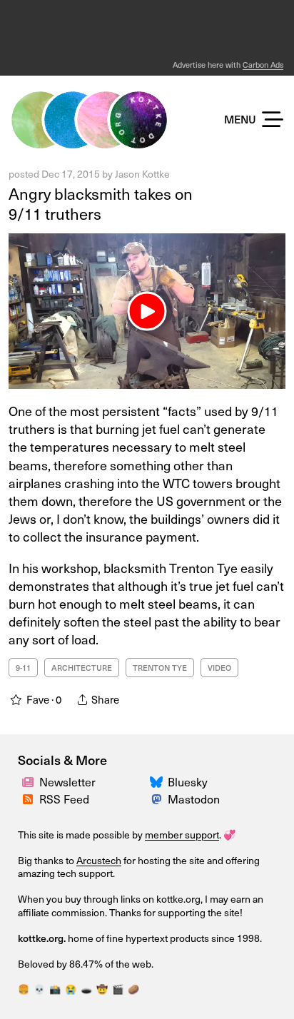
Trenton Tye (160, 667)
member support (182, 834)
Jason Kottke (142, 173)
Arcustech (98, 860)
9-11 (23, 667)
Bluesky (188, 781)
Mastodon (194, 798)
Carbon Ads (263, 65)
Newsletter (67, 781)
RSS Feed (64, 798)
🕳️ (86, 988)
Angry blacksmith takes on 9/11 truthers (101, 203)
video (219, 667)
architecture (81, 667)
